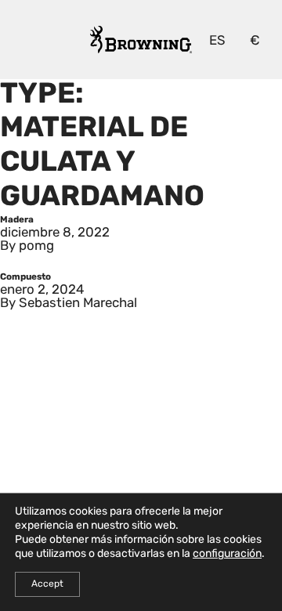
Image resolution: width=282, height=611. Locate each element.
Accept (47, 584)
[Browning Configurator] (141, 39)
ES (217, 41)
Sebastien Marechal (78, 303)
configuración (227, 554)
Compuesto (25, 277)
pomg (36, 246)
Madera (17, 220)
